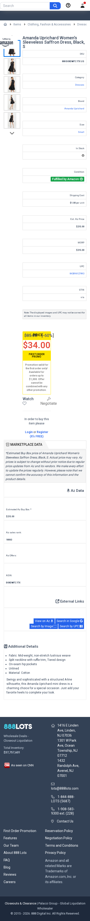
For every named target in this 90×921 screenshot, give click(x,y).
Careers (10, 882)
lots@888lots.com (64, 788)
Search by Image (42, 626)
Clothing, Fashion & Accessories (49, 24)
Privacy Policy (55, 853)
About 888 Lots (15, 853)
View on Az (43, 621)
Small (81, 132)
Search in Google (68, 621)
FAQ (7, 860)
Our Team (11, 845)
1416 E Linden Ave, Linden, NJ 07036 (67, 730)
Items (17, 24)
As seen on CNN (22, 765)
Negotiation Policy (58, 838)
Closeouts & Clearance (20, 903)
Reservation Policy (59, 831)
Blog (7, 867)
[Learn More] (68, 5)
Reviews (10, 874)
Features (10, 838)
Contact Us (65, 821)
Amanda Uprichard (74, 108)
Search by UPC (70, 626)
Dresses (83, 24)
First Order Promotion (20, 831)
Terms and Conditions (61, 845)
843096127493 (77, 273)
